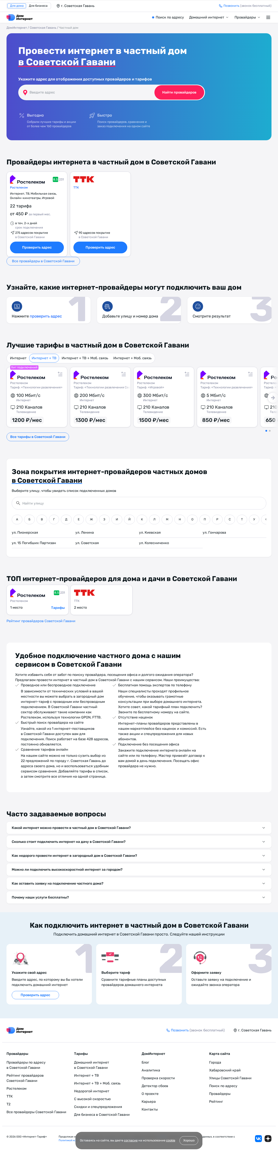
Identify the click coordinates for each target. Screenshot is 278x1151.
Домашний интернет (206, 17)
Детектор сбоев (155, 1086)
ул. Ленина (84, 532)
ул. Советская (87, 543)
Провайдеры (245, 17)
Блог (145, 1062)
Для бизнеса (38, 6)
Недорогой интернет (91, 1091)
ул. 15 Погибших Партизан (34, 543)
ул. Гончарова (214, 532)
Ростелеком (19, 187)
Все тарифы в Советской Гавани (37, 437)
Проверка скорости (158, 1078)
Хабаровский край (225, 1070)
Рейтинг (216, 1101)
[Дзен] (268, 1138)
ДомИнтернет (17, 28)
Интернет (18, 358)
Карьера (149, 1101)
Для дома (17, 6)
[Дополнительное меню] (268, 17)
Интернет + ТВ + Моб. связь (85, 358)
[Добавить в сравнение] (60, 374)
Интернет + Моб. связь (132, 358)
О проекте (150, 1094)
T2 (8, 1104)
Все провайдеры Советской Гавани (36, 1112)
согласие (131, 1140)
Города (215, 1062)
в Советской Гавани (67, 62)
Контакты (150, 1109)
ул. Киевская (150, 532)
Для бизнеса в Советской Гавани (102, 1115)
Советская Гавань (43, 28)
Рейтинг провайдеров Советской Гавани (41, 621)
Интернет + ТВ (44, 358)
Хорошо (189, 1140)
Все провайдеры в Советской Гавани (43, 261)
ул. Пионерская (25, 532)
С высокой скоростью (92, 1099)
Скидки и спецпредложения (98, 1107)
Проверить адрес (37, 247)
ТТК (76, 187)
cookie (170, 1140)
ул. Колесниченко (154, 543)
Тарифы (58, 608)
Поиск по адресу (170, 17)
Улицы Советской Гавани (230, 1078)
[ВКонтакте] (258, 1138)
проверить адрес (46, 316)
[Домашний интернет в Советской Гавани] (20, 17)
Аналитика (151, 1070)
